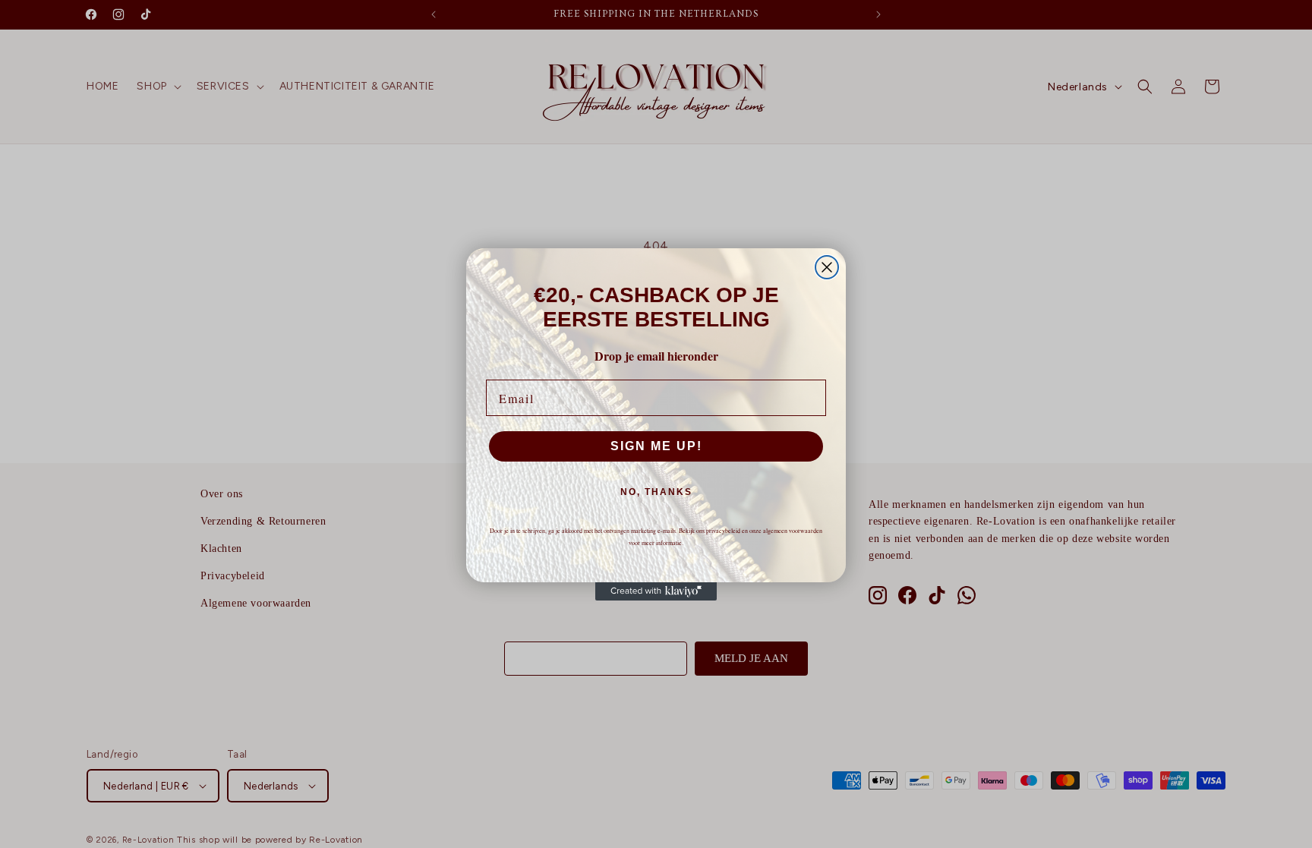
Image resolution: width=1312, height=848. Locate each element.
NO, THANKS (656, 492)
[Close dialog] (826, 267)
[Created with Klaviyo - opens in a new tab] (656, 591)
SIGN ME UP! (656, 446)
